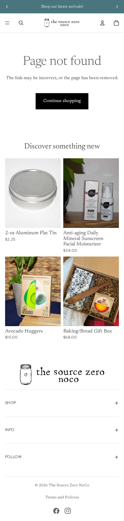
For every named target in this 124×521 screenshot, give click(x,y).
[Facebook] (56, 511)
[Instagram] (68, 511)
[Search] (21, 23)
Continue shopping (62, 101)
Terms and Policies (62, 497)
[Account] (102, 23)
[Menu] (7, 23)
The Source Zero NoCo (69, 485)
